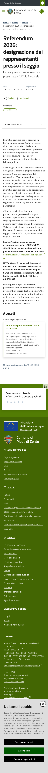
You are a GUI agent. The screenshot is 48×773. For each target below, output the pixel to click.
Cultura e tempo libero (13, 583)
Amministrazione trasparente (17, 688)
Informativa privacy (12, 691)
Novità (15, 22)
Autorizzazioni (10, 596)
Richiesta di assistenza (14, 681)
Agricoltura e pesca (12, 600)
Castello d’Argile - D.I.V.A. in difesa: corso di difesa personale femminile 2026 (22, 509)
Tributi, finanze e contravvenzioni (18, 579)
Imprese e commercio (13, 591)
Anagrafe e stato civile (14, 566)
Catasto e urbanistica (13, 562)
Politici (6, 470)
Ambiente (8, 587)
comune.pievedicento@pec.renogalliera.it (22, 665)
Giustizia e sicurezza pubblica (16, 574)
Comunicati (9, 499)
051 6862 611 (13, 649)
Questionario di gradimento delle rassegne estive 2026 (22, 518)
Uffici (6, 465)
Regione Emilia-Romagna (12, 3)
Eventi (6, 620)
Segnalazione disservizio (14, 678)
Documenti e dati (11, 478)
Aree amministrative (13, 461)
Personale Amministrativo (15, 474)
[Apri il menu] (3, 11)
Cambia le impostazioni (24, 759)
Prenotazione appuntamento (16, 675)
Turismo (7, 570)
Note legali (8, 694)
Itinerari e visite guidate (14, 624)
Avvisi (6, 503)
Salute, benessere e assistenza (17, 549)
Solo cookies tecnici (24, 742)
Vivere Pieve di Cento (15, 609)
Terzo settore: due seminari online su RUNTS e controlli (23, 526)
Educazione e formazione (15, 545)
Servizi (11, 537)
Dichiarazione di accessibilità (16, 697)
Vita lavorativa (10, 553)
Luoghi (7, 616)
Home (6, 22)
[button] (41, 11)
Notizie (25, 22)
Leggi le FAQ (9, 672)
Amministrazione (16, 450)
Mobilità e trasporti (12, 557)
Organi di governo (11, 457)
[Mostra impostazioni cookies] (45, 386)
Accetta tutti (24, 750)
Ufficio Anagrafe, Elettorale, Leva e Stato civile (22, 327)
